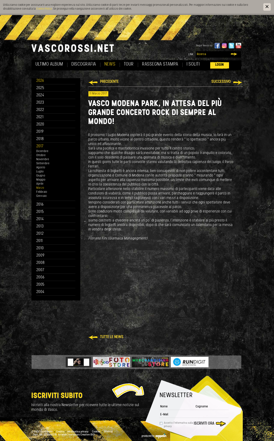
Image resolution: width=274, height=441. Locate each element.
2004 (40, 292)
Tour (129, 64)
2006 (40, 277)
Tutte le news (112, 337)
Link (191, 54)
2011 (39, 241)
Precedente (109, 82)
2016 (40, 205)
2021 (40, 117)
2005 (40, 285)
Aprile (39, 183)
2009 (40, 256)
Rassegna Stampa (160, 64)
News (110, 64)
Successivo (221, 82)
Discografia (83, 64)
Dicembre (42, 151)
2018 (40, 139)
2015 (40, 212)
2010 (40, 248)
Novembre (42, 159)
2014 (40, 219)
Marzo (40, 188)
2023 (40, 103)
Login (219, 65)
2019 (40, 132)
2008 (40, 263)
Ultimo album (49, 64)
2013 (40, 226)
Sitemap (108, 432)
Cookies (96, 432)
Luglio (40, 171)
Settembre (42, 163)
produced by (148, 436)
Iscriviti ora (204, 424)
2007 (40, 270)
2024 (40, 95)
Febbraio (41, 192)
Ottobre (41, 155)
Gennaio (41, 196)
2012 (40, 234)
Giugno (40, 175)
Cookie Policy (44, 8)
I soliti (193, 64)
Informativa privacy (78, 432)
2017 (39, 146)
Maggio (40, 179)
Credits (60, 432)
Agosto (40, 167)
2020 (40, 125)
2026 (40, 81)
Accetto (178, 425)
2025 (40, 88)
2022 (40, 110)
